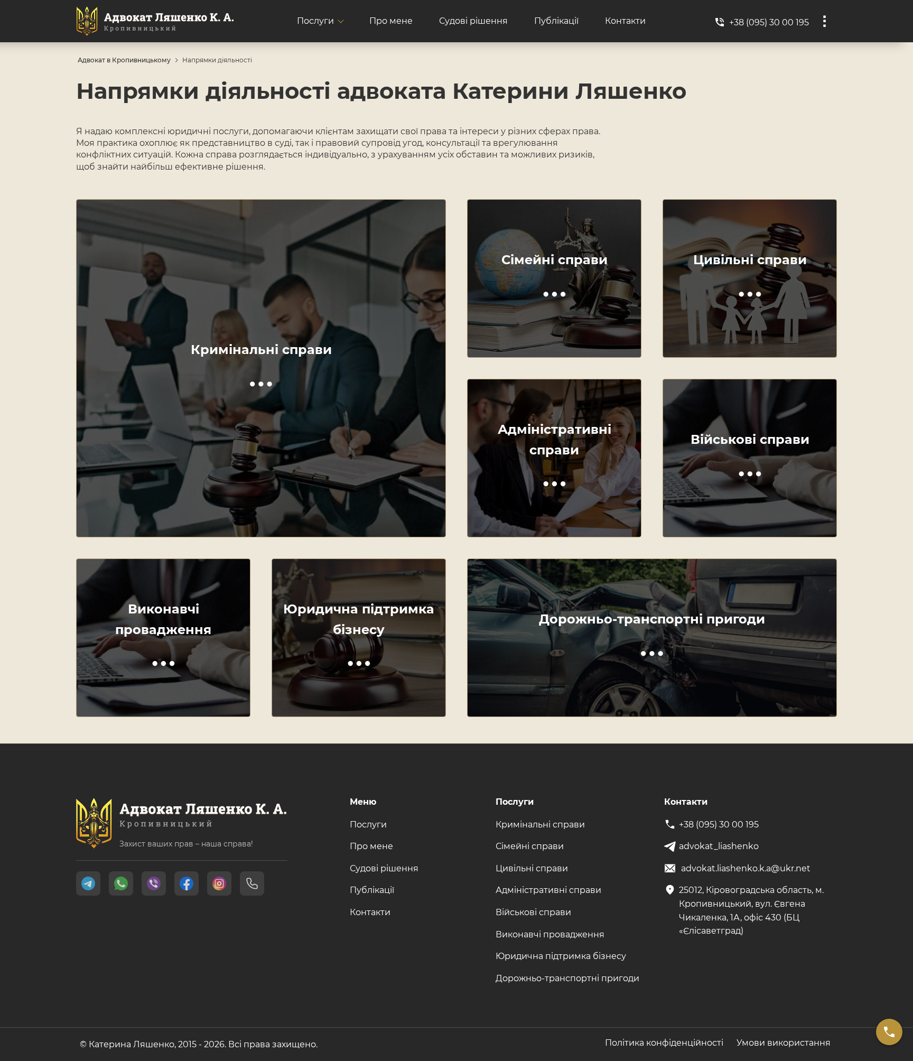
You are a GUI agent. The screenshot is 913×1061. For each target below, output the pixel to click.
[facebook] (186, 883)
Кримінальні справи (540, 825)
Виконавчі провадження (550, 934)
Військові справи (533, 912)
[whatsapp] (121, 883)
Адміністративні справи (548, 890)
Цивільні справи (532, 868)
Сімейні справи (530, 846)
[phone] (252, 883)
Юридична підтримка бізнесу (561, 956)
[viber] (154, 883)
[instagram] (219, 883)
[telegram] (88, 883)
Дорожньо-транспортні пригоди (567, 978)
